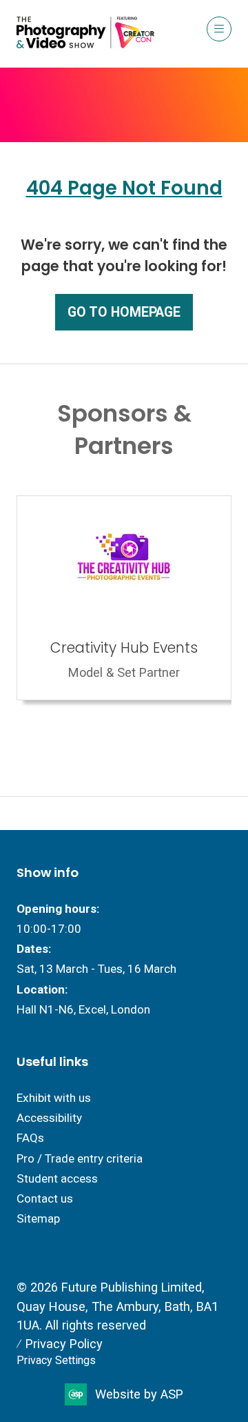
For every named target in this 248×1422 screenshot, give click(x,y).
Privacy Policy (64, 1343)
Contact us (45, 1198)
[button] (219, 29)
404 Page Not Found (124, 188)
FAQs (30, 1138)
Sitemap (38, 1218)
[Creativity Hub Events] (124, 598)
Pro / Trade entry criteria (80, 1158)
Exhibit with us (54, 1098)
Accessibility (49, 1118)
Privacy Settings (56, 1360)
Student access (57, 1178)
